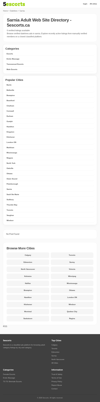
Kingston (10, 132)
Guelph (10, 121)
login (85, 4)
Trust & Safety (56, 374)
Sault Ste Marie (13, 194)
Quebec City (72, 311)
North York (11, 163)
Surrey (72, 262)
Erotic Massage (13, 59)
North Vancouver (28, 269)
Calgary (28, 255)
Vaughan (10, 215)
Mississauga (12, 153)
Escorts (10, 54)
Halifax (28, 283)
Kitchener (11, 137)
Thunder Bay (12, 205)
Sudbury (10, 200)
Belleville (10, 90)
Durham (10, 116)
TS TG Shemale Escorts (12, 381)
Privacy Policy (56, 381)
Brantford (11, 100)
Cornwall (10, 111)
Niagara (10, 158)
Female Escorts (9, 374)
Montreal (28, 311)
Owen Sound (12, 179)
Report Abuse (56, 385)
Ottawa (9, 174)
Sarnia (9, 189)
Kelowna (27, 276)
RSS (5, 326)
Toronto (10, 210)
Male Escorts (12, 69)
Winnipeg (72, 276)
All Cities (54, 363)
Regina (72, 318)
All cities (93, 4)
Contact (54, 389)
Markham (10, 147)
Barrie (9, 85)
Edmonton (28, 262)
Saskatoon (27, 318)
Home (5, 11)
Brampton (11, 95)
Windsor (10, 220)
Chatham (10, 106)
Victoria (72, 269)
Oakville (10, 168)
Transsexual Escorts (15, 64)
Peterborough (12, 184)
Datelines (13, 11)
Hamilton (10, 127)
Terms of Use (56, 378)
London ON (11, 142)
